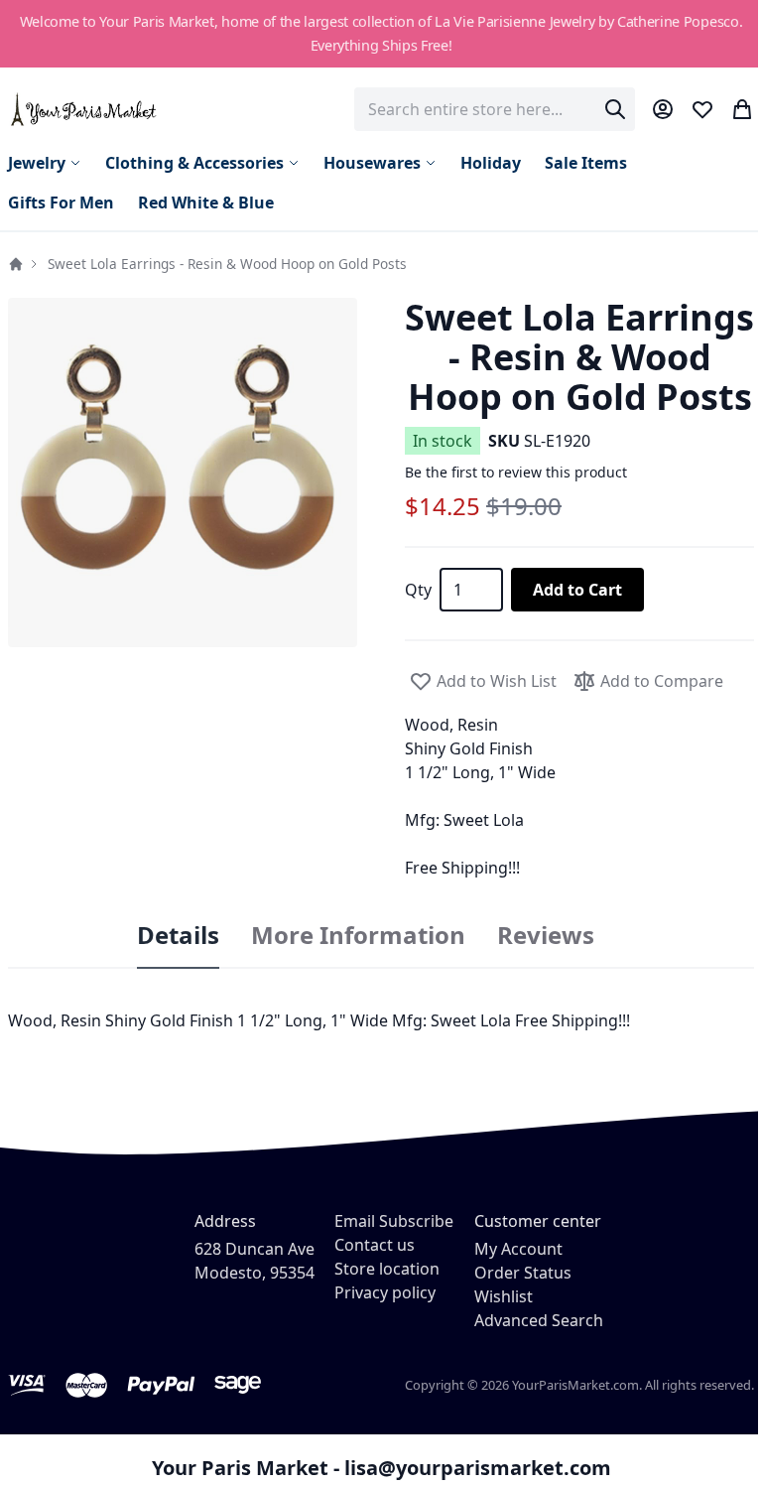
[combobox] (494, 109)
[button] (182, 472)
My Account (518, 1249)
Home (16, 264)
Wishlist (503, 1296)
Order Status (523, 1272)
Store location (387, 1269)
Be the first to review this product (516, 472)
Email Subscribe (393, 1221)
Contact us (374, 1245)
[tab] (178, 936)
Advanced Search (538, 1320)
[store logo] (85, 108)
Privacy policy (385, 1292)
